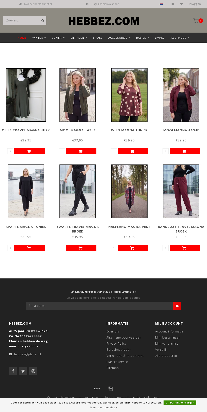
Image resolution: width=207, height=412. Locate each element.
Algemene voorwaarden (124, 337)
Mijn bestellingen (167, 337)
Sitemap (113, 368)
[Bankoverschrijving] (97, 388)
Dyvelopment (151, 397)
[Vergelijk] (172, 4)
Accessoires (117, 37)
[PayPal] (110, 388)
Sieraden (77, 37)
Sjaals (97, 37)
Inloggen (195, 4)
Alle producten (166, 356)
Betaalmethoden (119, 349)
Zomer (57, 37)
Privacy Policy (116, 343)
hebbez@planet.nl (27, 354)
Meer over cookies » (104, 407)
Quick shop (27, 129)
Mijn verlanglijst (166, 343)
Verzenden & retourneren (125, 356)
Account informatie (169, 331)
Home (22, 37)
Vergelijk (161, 349)
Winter (37, 37)
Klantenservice (117, 362)
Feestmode (178, 37)
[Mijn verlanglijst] (181, 4)
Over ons (113, 331)
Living (159, 37)
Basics (141, 37)
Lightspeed (117, 397)
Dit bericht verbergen (180, 402)
